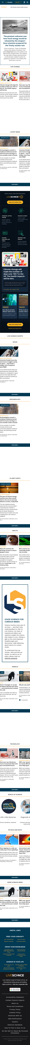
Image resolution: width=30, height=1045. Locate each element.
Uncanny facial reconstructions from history (21, 955)
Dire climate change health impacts (19, 7)
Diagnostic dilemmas (8, 941)
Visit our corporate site (20, 984)
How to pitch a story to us (15, 1028)
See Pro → (18, 2)
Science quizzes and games (8, 965)
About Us (15, 1003)
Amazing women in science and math (21, 950)
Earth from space (21, 939)
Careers (15, 1022)
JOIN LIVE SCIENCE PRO (15, 202)
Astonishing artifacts (21, 941)
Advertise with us (15, 1015)
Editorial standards (15, 1025)
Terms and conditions (15, 1006)
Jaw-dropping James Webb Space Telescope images (9, 951)
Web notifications (15, 1018)
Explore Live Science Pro (15, 328)
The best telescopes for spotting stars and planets (9, 968)
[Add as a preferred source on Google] (15, 989)
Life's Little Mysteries (9, 939)
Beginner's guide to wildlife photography (21, 965)
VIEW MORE (15, 184)
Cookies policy (15, 1012)
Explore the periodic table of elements (8, 954)
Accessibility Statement (15, 997)
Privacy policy (15, 1009)
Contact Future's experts (15, 1000)
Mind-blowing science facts (21, 968)
